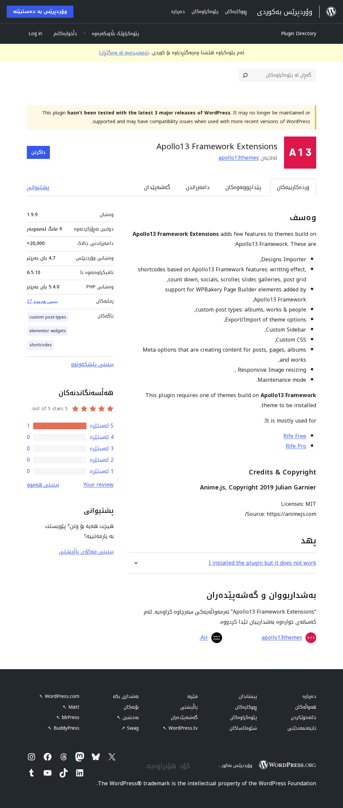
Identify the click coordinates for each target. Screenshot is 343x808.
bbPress (67, 717)
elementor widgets (47, 331)
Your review (98, 484)
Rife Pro (296, 446)
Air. (204, 638)
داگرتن (38, 152)
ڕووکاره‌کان (246, 707)
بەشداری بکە (126, 696)
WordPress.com (59, 696)
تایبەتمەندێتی (301, 728)
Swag (130, 728)
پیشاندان (248, 696)
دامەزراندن (198, 187)
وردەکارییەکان (293, 187)
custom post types (47, 317)
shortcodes (40, 345)
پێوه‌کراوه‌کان (243, 717)
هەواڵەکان (305, 707)
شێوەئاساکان (243, 728)
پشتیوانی (38, 187)
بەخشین (128, 717)
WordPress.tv (180, 728)
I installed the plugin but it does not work (262, 563)
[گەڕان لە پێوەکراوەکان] (245, 75)
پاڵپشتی (189, 707)
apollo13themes (238, 158)
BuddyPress (63, 728)
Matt (71, 707)
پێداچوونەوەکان (243, 187)
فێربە (192, 696)
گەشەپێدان (157, 187)
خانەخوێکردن (303, 717)
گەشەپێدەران (184, 717)
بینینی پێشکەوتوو (92, 364)
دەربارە (309, 696)
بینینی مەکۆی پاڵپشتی (86, 551)
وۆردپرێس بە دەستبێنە (40, 11)
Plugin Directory (298, 33)
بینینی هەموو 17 (42, 301)
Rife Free (294, 436)
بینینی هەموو (43, 484)
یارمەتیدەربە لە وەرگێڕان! (124, 52)
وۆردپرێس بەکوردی (234, 765)
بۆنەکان (131, 707)
